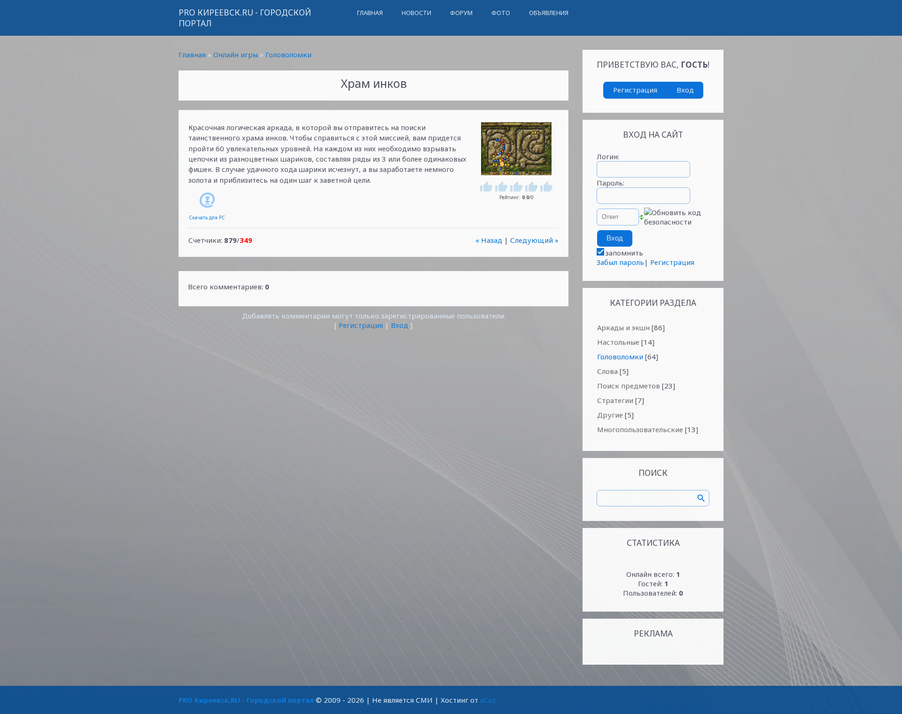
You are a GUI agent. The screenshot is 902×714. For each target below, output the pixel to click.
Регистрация (361, 325)
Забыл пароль (620, 262)
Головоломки (288, 54)
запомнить (624, 252)
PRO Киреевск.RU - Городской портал (245, 18)
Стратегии (615, 400)
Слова (607, 371)
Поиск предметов (628, 385)
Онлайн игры (235, 54)
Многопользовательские (640, 429)
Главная (192, 54)
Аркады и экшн (623, 327)
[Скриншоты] (516, 148)
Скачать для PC (207, 217)
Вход (399, 325)
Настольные (618, 342)
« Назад (488, 240)
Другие (610, 414)
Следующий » (534, 240)
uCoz (488, 700)
